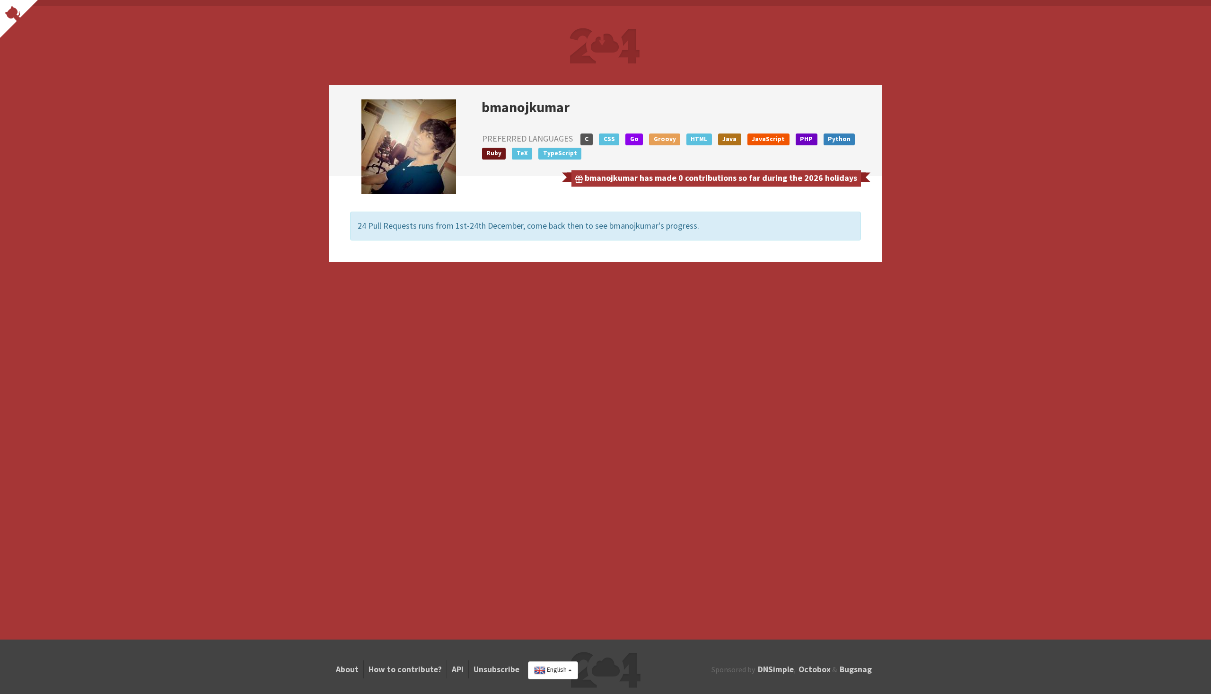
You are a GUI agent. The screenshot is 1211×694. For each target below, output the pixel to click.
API (458, 669)
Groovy (665, 139)
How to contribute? (405, 669)
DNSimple (776, 669)
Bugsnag (856, 669)
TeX (522, 153)
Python (839, 139)
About (347, 669)
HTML (699, 139)
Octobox (815, 669)
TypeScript (560, 153)
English (556, 670)
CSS (609, 139)
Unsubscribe (496, 669)
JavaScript (768, 139)
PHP (806, 139)
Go (634, 139)
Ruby (493, 153)
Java (729, 139)
